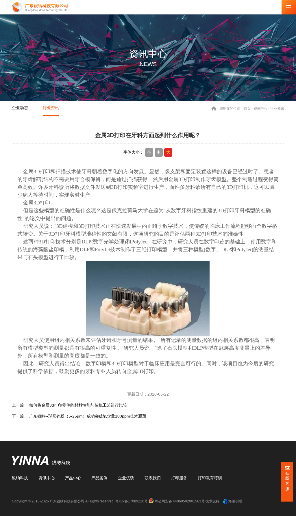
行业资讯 (51, 107)
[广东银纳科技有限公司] (40, 7)
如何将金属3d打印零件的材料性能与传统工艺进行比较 (78, 405)
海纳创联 (235, 501)
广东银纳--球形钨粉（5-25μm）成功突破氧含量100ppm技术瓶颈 (87, 416)
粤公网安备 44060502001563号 (180, 501)
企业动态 (20, 107)
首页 (247, 108)
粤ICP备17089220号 (131, 501)
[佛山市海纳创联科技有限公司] (225, 501)
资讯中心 (260, 108)
